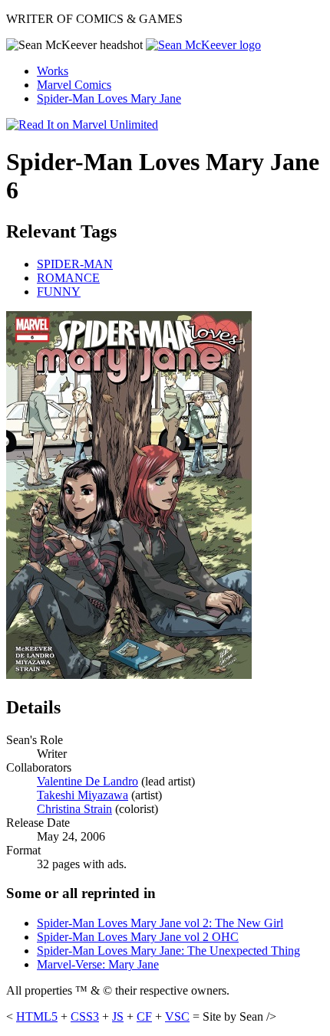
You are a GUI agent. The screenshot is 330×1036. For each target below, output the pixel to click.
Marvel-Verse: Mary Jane (98, 964)
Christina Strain (74, 808)
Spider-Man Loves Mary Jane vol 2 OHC (138, 936)
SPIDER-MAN (75, 263)
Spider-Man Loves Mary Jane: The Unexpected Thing (168, 950)
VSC (177, 1016)
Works (52, 70)
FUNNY (59, 291)
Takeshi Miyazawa (82, 795)
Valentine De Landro (87, 781)
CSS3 (85, 1016)
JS (118, 1016)
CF (144, 1016)
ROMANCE (68, 277)
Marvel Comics (74, 84)
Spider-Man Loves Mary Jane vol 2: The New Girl (160, 922)
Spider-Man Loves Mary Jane (109, 98)
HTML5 (37, 1016)
